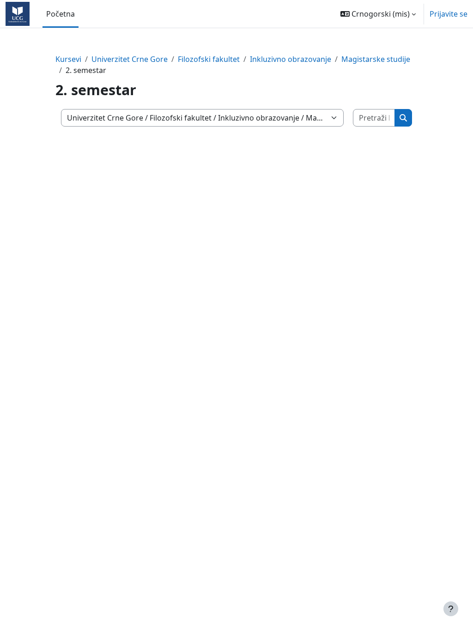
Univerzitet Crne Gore (129, 59)
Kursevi (68, 59)
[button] (378, 14)
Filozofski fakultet (209, 59)
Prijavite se (448, 14)
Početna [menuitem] (60, 14)
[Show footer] (450, 608)
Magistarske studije (375, 59)
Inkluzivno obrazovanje (290, 59)
